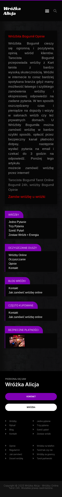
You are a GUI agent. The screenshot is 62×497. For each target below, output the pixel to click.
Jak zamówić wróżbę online (25, 292)
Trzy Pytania (16, 226)
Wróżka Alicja (12, 10)
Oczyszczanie (17, 259)
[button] (47, 11)
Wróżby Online (18, 255)
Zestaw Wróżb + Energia (24, 234)
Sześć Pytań (16, 230)
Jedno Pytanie (17, 221)
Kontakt (13, 268)
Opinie (13, 263)
